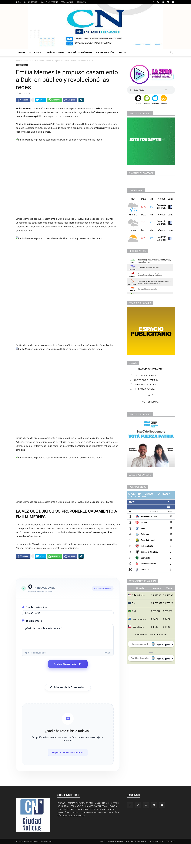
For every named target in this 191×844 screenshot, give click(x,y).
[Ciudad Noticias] (95, 26)
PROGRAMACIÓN (67, 2)
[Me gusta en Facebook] (70, 100)
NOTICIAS (34, 52)
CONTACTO (81, 2)
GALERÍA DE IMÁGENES (49, 2)
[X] (168, 2)
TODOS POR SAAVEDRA (145, 375)
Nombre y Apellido (36, 607)
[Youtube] (173, 2)
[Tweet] (40, 100)
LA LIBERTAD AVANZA (144, 389)
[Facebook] (153, 2)
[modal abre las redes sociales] (81, 100)
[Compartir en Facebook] (23, 100)
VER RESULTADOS (151, 401)
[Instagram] (158, 2)
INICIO (18, 2)
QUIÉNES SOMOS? (31, 2)
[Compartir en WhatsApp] (54, 100)
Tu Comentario (34, 620)
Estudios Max (46, 841)
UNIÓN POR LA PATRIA (145, 384)
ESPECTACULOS (29, 60)
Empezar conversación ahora (68, 752)
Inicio (18, 60)
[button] (171, 52)
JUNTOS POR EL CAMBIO (146, 380)
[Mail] (163, 2)
